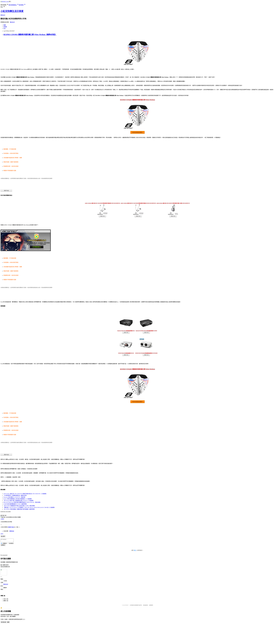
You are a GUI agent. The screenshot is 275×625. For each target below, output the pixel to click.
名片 (4, 28)
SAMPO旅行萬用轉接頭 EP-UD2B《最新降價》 (15, 504)
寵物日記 (11, 531)
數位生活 (12, 22)
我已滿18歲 (3, 622)
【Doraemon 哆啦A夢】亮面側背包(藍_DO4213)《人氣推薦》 (18, 500)
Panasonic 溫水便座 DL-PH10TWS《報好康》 (14, 497)
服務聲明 (151, 605)
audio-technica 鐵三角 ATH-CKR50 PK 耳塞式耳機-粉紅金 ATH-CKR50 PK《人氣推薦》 (25, 493)
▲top (2, 533)
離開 (8, 622)
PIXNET (126, 605)
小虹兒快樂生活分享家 (12, 11)
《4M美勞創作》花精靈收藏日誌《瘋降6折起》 (15, 495)
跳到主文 (3, 15)
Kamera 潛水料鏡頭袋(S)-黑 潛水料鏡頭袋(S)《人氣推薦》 (17, 498)
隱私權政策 (145, 605)
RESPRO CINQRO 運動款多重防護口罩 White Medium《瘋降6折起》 (30, 34)
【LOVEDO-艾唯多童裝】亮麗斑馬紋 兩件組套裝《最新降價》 (19, 509)
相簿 (4, 25)
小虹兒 (2, 519)
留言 (13, 527)
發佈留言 (3, 545)
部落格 (5, 26)
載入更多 (3, 536)
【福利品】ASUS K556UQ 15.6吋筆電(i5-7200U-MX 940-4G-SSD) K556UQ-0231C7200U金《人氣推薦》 (29, 507)
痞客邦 (9, 527)
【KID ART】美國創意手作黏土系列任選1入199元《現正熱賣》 (19, 505)
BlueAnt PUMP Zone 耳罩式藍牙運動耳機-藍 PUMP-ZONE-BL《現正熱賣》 (22, 502)
